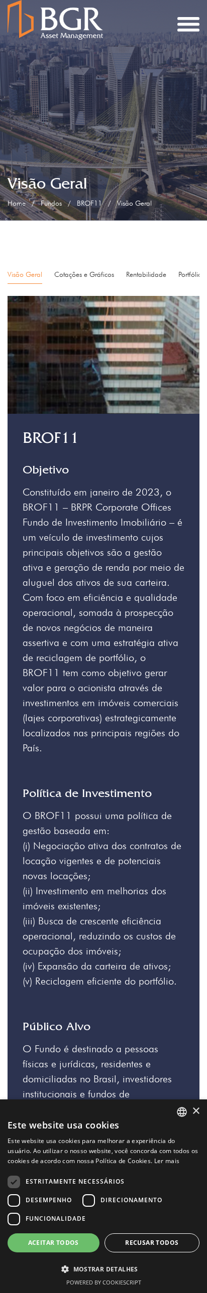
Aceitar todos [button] (53, 1242)
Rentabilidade (146, 274)
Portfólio (190, 274)
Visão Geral (25, 274)
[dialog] (103, 1196)
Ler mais (166, 1161)
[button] (103, 1268)
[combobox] (182, 1112)
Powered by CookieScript (103, 1282)
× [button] (195, 1111)
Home (17, 203)
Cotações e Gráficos (84, 274)
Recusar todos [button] (151, 1242)
